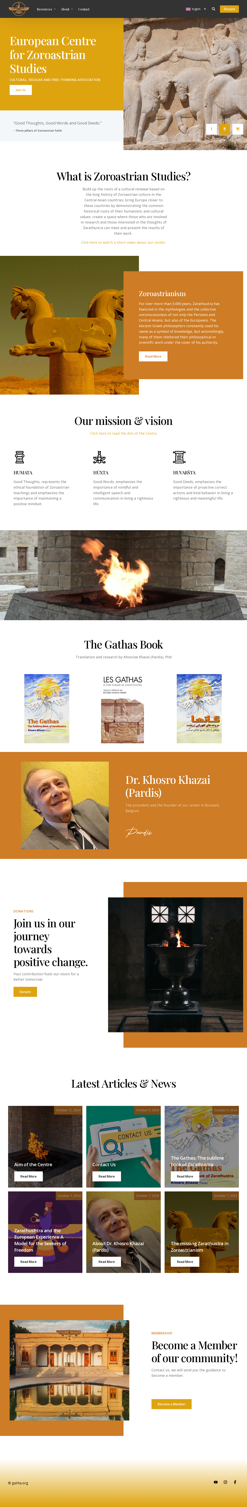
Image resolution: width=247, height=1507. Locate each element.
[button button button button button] (106, 1262)
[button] (28, 1176)
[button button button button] (28, 1262)
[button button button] (185, 1176)
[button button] (106, 1176)
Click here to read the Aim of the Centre (123, 433)
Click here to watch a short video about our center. (123, 242)
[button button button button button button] (185, 1262)
